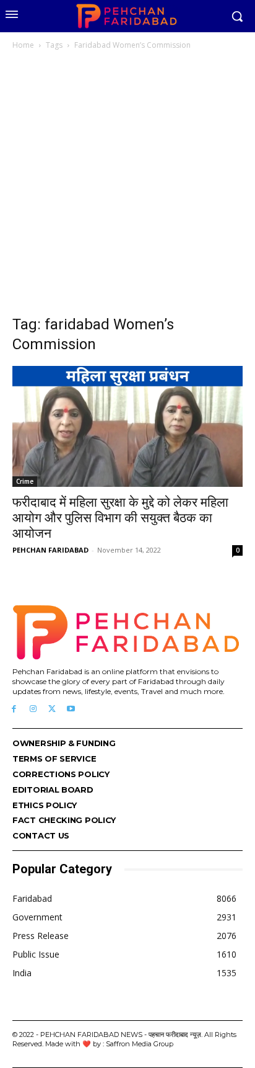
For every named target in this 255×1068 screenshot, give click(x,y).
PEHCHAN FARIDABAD (50, 549)
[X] (52, 709)
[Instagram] (33, 709)
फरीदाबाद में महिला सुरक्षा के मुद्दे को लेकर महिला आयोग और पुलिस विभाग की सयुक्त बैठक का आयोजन (120, 518)
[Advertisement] (127, 186)
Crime (24, 481)
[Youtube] (70, 709)
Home (23, 45)
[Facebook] (13, 709)
